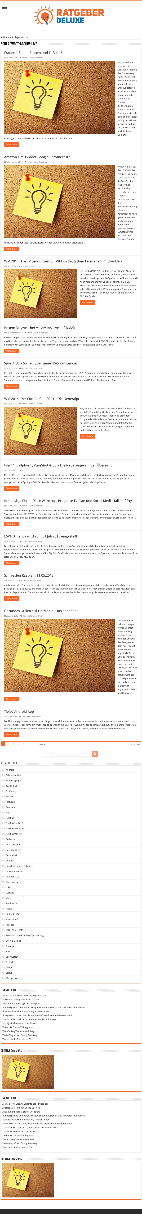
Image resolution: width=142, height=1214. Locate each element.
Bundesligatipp (13, 780)
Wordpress (11, 978)
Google (9, 860)
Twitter (9, 967)
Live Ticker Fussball (11, 1019)
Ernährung (11, 791)
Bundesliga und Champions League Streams (24, 1007)
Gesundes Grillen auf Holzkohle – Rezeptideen (40, 611)
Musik (9, 908)
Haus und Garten (14, 871)
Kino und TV (12, 882)
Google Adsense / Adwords (19, 866)
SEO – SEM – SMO (15, 930)
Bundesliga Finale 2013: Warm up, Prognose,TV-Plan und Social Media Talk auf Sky (68, 501)
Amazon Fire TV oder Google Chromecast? (37, 157)
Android (10, 770)
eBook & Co (11, 786)
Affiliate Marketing (11, 999)
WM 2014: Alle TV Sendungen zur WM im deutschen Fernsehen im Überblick (63, 261)
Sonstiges (10, 946)
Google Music (9, 1015)
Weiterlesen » (11, 144)
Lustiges (10, 892)
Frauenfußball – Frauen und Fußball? (33, 53)
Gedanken (11, 839)
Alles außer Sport (11, 1003)
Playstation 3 (12, 919)
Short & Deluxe (13, 940)
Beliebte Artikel (13, 775)
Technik (9, 962)
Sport (8, 951)
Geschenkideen (13, 850)
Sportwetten (12, 957)
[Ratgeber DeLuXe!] (71, 15)
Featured (10, 802)
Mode (9, 898)
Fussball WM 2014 (15, 834)
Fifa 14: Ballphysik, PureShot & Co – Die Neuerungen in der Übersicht (58, 465)
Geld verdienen (13, 844)
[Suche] (95, 754)
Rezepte (10, 924)
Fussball (10, 818)
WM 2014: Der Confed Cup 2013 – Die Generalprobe (45, 399)
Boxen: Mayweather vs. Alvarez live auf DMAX (39, 328)
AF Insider (7, 995)
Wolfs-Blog (7, 1035)
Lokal (8, 887)
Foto (8, 812)
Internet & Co (12, 876)
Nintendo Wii (12, 914)
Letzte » (42, 744)
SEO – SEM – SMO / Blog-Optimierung (25, 935)
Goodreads (8, 1011)
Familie (9, 796)
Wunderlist (7, 1039)
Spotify (5, 1023)
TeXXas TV (7, 1027)
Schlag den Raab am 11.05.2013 (29, 575)
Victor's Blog (8, 1031)
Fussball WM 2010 (15, 828)
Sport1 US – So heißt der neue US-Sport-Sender (41, 363)
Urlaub (9, 973)
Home (6, 37)
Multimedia (11, 903)
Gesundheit (11, 855)
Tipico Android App (19, 711)
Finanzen (10, 807)
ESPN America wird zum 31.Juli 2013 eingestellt (40, 536)
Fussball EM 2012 (14, 823)
